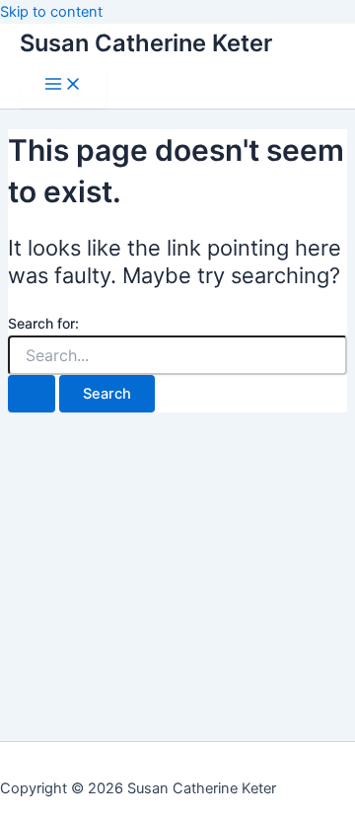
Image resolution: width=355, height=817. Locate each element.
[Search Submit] (31, 394)
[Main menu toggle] (63, 85)
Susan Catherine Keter (146, 43)
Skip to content (51, 12)
